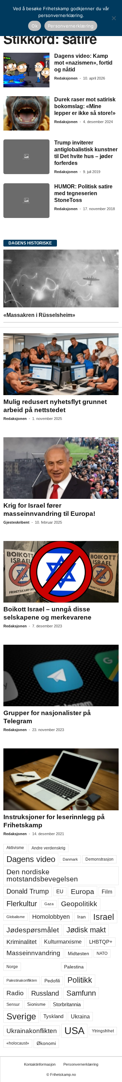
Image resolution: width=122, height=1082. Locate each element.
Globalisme (15, 917)
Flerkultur (21, 903)
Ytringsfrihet (103, 1031)
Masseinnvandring (33, 953)
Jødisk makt (86, 930)
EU (59, 891)
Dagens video (30, 859)
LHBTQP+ (101, 942)
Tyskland (53, 1016)
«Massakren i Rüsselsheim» (39, 315)
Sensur (13, 1004)
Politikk (79, 980)
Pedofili (52, 980)
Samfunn (81, 993)
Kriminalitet (21, 942)
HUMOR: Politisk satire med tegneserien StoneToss (83, 193)
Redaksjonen (66, 78)
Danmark (70, 859)
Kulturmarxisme (63, 942)
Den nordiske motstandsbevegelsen (42, 875)
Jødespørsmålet (32, 930)
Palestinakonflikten (21, 980)
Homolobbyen (51, 916)
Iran (81, 916)
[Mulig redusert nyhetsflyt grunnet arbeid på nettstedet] (61, 364)
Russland (45, 993)
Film (107, 892)
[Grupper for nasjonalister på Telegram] (61, 675)
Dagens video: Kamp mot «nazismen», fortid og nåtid (83, 62)
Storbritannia (67, 1004)
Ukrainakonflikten (31, 1030)
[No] (113, 18)
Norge (12, 966)
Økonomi (46, 1043)
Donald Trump (27, 891)
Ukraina (80, 1016)
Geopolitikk (79, 904)
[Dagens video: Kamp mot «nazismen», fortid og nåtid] (26, 70)
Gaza (49, 904)
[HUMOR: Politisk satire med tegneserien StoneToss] (26, 200)
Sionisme (36, 1004)
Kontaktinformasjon (40, 1064)
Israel (103, 917)
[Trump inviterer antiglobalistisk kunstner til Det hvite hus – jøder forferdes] (26, 156)
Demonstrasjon (99, 859)
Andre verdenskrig (48, 848)
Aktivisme (15, 847)
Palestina (74, 966)
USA (74, 1030)
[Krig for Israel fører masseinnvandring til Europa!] (61, 468)
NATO (102, 953)
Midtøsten (78, 953)
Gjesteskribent (16, 522)
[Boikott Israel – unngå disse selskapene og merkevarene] (61, 572)
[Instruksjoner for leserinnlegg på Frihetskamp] (61, 779)
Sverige (21, 1016)
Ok (35, 26)
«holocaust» (17, 1043)
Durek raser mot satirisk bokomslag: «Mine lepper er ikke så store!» (85, 106)
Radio (15, 993)
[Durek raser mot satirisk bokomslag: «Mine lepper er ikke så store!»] (26, 113)
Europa (82, 891)
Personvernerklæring (80, 1064)
